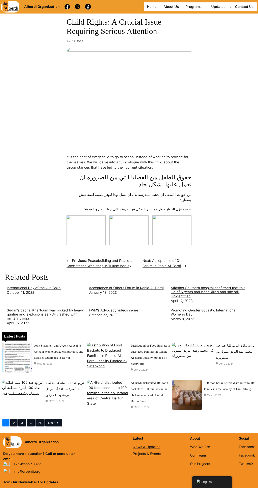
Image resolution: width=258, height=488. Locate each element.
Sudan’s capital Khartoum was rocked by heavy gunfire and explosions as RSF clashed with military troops (45, 314)
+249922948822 (27, 464)
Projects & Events (147, 454)
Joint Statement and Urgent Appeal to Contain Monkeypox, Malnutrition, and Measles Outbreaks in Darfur (58, 351)
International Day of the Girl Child (34, 288)
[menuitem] (46, 294)
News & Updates (146, 447)
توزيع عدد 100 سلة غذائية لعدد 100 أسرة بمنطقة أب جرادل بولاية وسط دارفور (65, 389)
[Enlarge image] (100, 221)
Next (51, 422)
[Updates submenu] (231, 7)
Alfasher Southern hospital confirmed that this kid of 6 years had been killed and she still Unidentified (208, 292)
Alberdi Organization (42, 442)
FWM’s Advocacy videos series (114, 310)
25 (40, 422)
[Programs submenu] (207, 7)
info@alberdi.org (27, 471)
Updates (218, 7)
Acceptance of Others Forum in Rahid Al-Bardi (126, 288)
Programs (193, 7)
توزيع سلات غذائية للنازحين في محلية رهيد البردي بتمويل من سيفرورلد (235, 351)
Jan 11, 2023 (75, 41)
